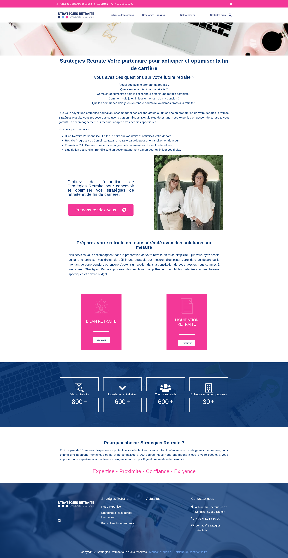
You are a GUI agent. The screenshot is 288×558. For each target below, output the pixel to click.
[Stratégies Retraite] (76, 15)
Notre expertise (187, 15)
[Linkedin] (59, 521)
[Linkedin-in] (231, 4)
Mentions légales (160, 551)
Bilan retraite (101, 321)
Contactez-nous (218, 15)
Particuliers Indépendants (122, 15)
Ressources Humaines (153, 15)
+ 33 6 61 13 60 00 (123, 4)
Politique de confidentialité (190, 551)
